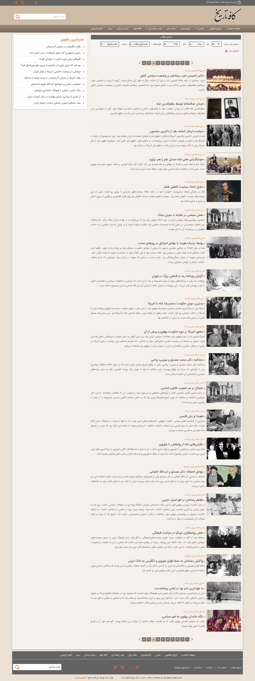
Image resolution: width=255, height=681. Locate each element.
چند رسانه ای (155, 29)
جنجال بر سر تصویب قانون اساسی (182, 388)
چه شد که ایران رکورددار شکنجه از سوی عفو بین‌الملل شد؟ (50, 65)
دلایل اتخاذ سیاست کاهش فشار (183, 187)
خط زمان (171, 29)
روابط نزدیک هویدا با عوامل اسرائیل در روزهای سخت (170, 243)
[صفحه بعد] (139, 63)
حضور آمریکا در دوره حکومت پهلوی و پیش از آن (173, 331)
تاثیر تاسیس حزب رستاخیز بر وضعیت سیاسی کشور (171, 75)
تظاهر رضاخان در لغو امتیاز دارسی (182, 500)
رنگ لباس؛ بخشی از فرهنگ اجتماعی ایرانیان (57, 90)
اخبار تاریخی (97, 29)
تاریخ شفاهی (215, 29)
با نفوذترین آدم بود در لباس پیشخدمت (179, 588)
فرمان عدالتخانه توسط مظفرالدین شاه (179, 104)
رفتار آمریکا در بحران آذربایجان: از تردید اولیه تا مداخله (52, 78)
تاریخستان (186, 29)
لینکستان (198, 667)
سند (110, 29)
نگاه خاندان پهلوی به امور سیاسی (182, 616)
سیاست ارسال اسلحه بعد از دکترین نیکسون (176, 131)
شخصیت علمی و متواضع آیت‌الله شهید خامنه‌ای (56, 84)
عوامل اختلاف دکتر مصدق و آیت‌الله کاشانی (176, 472)
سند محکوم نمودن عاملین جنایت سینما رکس (57, 103)
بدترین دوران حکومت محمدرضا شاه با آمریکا (175, 303)
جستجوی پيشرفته (181, 667)
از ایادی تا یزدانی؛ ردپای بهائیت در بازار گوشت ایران (54, 97)
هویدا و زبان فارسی (191, 416)
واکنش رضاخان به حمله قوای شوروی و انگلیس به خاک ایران (165, 561)
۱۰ (144, 63)
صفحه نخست (233, 29)
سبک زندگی (122, 29)
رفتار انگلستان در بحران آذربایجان (63, 46)
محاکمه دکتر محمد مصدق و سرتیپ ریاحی (177, 360)
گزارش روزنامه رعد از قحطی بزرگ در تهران (177, 276)
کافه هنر (137, 29)
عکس (201, 29)
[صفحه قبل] (192, 63)
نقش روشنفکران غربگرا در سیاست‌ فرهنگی (177, 533)
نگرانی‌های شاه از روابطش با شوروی (181, 444)
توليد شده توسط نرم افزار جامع (93, 678)
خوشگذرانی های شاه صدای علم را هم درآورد (176, 159)
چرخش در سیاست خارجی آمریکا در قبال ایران (57, 72)
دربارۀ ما (209, 667)
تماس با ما (222, 667)
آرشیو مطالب (236, 667)
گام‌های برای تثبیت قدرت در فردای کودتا (60, 59)
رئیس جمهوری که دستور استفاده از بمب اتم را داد (55, 53)
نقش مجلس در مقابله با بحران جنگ (180, 215)
